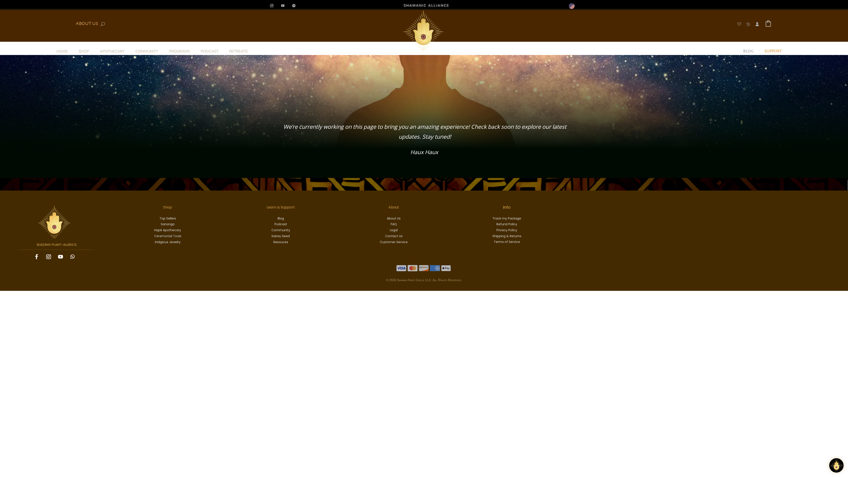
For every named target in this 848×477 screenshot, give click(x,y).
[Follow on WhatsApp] (73, 256)
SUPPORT (773, 52)
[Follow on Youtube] (283, 5)
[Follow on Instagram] (272, 5)
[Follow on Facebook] (37, 256)
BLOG (748, 52)
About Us (87, 23)
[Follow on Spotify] (294, 5)
